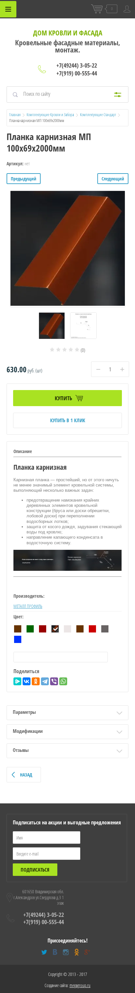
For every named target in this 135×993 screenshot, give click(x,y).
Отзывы (21, 750)
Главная (15, 114)
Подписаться (35, 869)
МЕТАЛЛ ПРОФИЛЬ (27, 606)
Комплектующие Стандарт (98, 114)
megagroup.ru (79, 985)
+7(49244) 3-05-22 (76, 65)
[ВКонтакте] (26, 681)
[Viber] (54, 681)
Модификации (28, 731)
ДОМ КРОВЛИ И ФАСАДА (67, 32)
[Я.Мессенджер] (17, 681)
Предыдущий (23, 179)
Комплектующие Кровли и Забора (50, 114)
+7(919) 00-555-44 (76, 73)
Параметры (24, 712)
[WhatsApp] (63, 681)
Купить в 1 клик (67, 420)
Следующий (113, 179)
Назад (26, 775)
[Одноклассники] (36, 681)
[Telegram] (45, 681)
